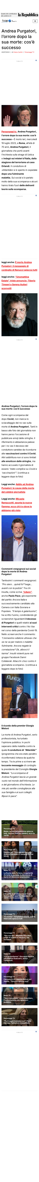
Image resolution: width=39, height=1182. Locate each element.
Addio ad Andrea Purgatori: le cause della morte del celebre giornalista (18, 488)
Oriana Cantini (17, 52)
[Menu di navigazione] (35, 21)
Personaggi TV (29, 52)
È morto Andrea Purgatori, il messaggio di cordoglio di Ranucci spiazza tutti (19, 266)
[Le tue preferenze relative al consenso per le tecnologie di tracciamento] (37, 886)
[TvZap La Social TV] (9, 21)
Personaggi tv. (9, 131)
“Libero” (27, 592)
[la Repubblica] (28, 15)
